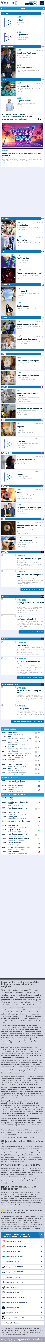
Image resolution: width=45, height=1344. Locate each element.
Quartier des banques (26, 459)
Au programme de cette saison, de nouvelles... (28, 294)
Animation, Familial (23, 612)
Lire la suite (8, 163)
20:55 (19, 50)
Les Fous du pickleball (26, 619)
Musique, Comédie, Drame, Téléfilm (28, 654)
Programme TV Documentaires (20, 1332)
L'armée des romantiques (28, 360)
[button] (40, 119)
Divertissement (22, 39)
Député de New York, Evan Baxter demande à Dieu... (27, 543)
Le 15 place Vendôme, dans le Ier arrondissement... (27, 411)
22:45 (19, 336)
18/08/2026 (21, 555)
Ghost (19, 492)
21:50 (19, 32)
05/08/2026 (21, 658)
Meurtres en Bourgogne (27, 339)
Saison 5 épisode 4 (23, 37)
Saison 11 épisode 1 (23, 55)
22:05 (19, 537)
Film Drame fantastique (25, 498)
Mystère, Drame (23, 717)
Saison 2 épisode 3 (23, 462)
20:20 (19, 17)
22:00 (19, 438)
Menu (42, 3)
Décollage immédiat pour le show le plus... (28, 276)
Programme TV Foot (11, 1330)
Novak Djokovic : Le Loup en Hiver (29, 692)
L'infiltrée (21, 441)
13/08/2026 (21, 642)
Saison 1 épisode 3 (23, 377)
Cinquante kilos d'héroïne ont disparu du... (29, 243)
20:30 (19, 390)
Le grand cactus (24, 101)
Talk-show (21, 106)
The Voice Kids (23, 258)
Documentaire (22, 701)
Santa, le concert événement (29, 273)
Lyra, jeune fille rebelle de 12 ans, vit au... (28, 530)
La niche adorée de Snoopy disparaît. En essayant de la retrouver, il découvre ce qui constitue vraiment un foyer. (30, 608)
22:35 (19, 372)
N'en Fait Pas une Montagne (29, 558)
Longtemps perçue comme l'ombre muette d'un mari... (28, 398)
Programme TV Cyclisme (27, 1330)
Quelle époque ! (23, 306)
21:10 (19, 255)
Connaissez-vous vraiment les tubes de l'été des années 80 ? (21, 154)
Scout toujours (23, 225)
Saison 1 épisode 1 (23, 363)
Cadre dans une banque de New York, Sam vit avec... (29, 495)
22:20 (19, 98)
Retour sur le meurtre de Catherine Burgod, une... (28, 71)
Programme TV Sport (9, 1328)
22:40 (19, 65)
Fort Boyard (22, 291)
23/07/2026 (21, 616)
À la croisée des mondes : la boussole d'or (18, 741)
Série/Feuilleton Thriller (25, 57)
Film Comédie (22, 229)
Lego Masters (22, 35)
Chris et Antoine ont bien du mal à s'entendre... (28, 429)
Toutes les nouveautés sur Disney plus (30, 677)
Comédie (20, 585)
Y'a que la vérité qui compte (29, 507)
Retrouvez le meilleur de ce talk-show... (29, 308)
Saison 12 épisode (23, 260)
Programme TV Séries (23, 1328)
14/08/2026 (21, 571)
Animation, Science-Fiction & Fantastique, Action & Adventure (29, 673)
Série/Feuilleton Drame (25, 463)
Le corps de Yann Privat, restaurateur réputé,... (29, 327)
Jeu (19, 24)
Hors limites (22, 240)
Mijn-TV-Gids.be (18, 1339)
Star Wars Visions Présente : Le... (29, 662)
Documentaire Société (24, 401)
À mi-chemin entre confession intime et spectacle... (29, 510)
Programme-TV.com (32, 1338)
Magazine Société (23, 73)
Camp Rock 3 (22, 645)
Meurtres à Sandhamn (26, 53)
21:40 (19, 405)
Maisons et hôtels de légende (29, 408)
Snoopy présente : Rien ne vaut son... (30, 604)
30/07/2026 (21, 600)
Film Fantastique (23, 533)
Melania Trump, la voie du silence (28, 394)
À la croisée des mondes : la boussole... (29, 526)
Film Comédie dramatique (25, 91)
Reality (20, 567)
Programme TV (13, 1241)
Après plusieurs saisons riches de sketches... (27, 104)
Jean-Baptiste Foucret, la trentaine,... (28, 227)
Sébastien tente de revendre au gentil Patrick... (29, 89)
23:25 (19, 270)
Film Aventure (22, 245)
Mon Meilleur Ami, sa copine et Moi (30, 575)
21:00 (19, 456)
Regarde (20, 426)
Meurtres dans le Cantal (27, 324)
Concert (20, 278)
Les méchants (23, 86)
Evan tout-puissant (25, 540)
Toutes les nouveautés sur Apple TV (31, 632)
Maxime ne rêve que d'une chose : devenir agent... (28, 444)
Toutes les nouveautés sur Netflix (32, 589)
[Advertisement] (22, 192)
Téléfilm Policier (23, 330)
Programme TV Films (20, 1335)
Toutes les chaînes (12, 1323)
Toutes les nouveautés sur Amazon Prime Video (27, 721)
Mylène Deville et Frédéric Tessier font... (29, 341)
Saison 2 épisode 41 (23, 22)
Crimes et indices (24, 68)
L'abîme (20, 474)
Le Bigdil (20, 20)
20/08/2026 (21, 688)
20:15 (19, 222)
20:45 (19, 83)
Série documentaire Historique (27, 364)
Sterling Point (23, 709)
